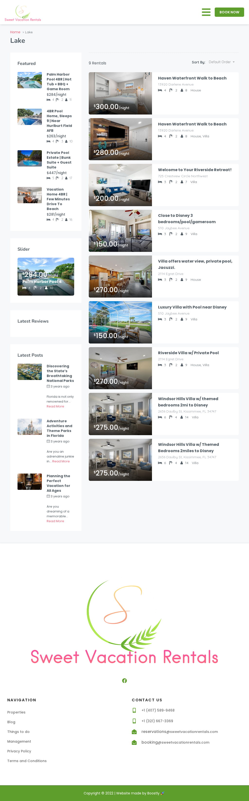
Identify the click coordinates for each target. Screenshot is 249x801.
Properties (16, 712)
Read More (55, 406)
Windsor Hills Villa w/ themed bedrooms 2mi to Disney (188, 402)
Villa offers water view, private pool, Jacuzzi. (195, 264)
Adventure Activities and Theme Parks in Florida (59, 428)
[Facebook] (124, 680)
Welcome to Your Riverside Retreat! (195, 170)
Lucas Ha (54, 391)
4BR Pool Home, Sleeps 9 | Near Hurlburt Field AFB (59, 121)
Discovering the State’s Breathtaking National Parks (60, 373)
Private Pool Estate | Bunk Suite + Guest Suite (59, 160)
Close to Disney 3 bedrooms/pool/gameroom (187, 219)
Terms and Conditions (27, 760)
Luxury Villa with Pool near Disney (192, 307)
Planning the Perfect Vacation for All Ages (58, 483)
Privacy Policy (19, 751)
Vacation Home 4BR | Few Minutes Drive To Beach (58, 199)
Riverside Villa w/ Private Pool (188, 353)
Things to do (18, 731)
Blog (11, 722)
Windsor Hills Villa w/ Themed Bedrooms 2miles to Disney (188, 448)
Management (19, 741)
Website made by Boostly (138, 793)
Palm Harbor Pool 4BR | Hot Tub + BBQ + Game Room (59, 81)
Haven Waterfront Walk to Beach (192, 78)
